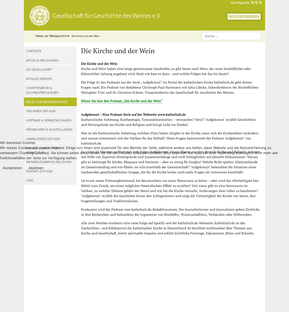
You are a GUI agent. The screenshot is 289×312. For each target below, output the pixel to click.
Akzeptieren (12, 168)
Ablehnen (36, 168)
